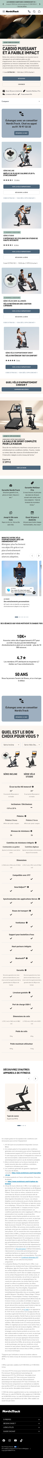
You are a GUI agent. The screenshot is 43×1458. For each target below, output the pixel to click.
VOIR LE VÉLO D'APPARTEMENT (21, 186)
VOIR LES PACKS (21, 468)
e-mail (26, 1309)
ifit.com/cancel (21, 1249)
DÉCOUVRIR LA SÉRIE (21, 192)
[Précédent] (3, 4)
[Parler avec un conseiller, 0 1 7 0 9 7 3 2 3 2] (29, 11)
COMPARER (21, 84)
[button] (4, 11)
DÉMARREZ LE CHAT (21, 133)
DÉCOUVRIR (21, 78)
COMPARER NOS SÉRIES (21, 389)
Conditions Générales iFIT (29, 1257)
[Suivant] (39, 4)
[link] (12, 11)
